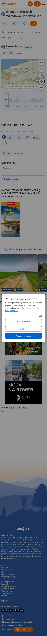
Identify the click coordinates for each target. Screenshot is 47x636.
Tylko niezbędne (23, 322)
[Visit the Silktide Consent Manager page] (40, 316)
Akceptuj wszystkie (23, 336)
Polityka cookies (11, 311)
